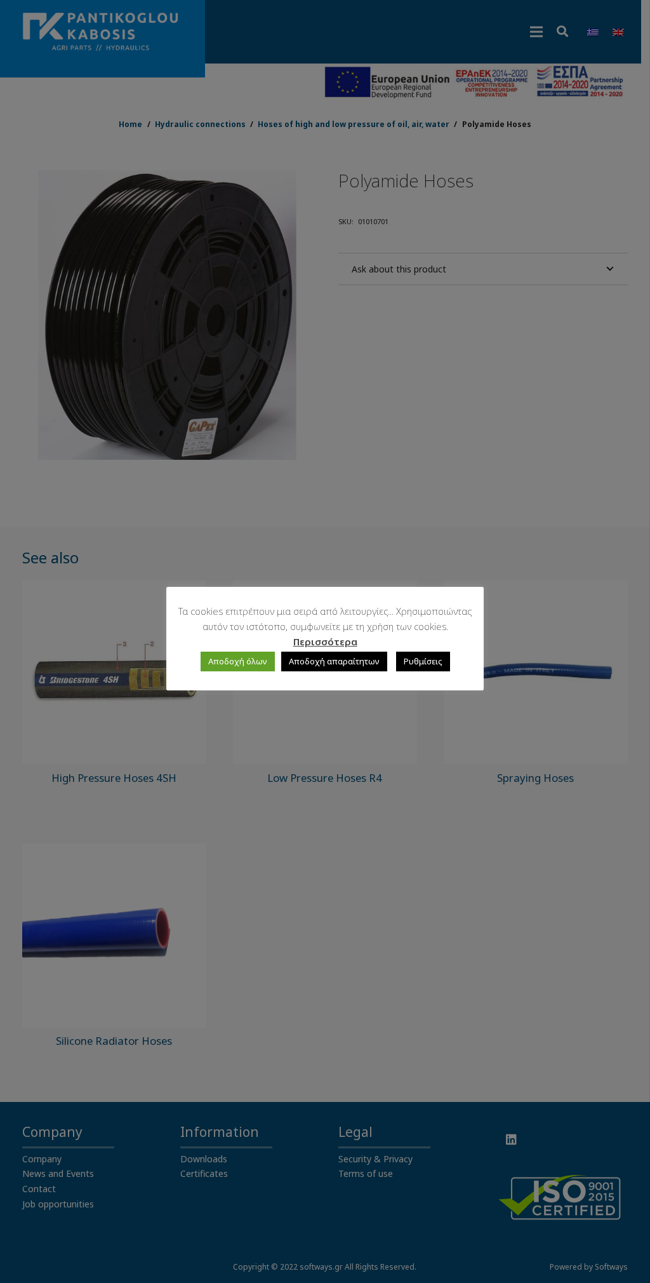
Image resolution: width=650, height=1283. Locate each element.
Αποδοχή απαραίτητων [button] (334, 661)
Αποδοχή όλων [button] (237, 661)
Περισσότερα (325, 641)
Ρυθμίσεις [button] (423, 661)
